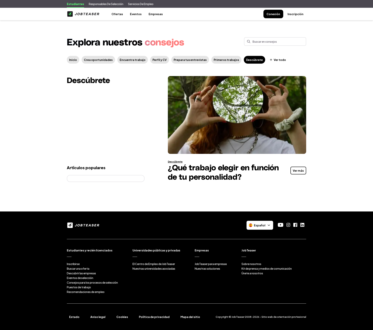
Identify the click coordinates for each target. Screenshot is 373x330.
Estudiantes (75, 4)
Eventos (136, 14)
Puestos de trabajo (79, 287)
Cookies (122, 317)
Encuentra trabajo (133, 59)
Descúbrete (254, 59)
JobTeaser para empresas (211, 264)
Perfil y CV (160, 59)
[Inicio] (83, 14)
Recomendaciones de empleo (86, 292)
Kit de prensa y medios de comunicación (266, 268)
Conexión (273, 14)
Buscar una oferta (78, 268)
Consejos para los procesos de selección (92, 282)
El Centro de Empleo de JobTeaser (153, 264)
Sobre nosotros (251, 264)
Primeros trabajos (226, 59)
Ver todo (280, 59)
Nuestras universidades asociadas (153, 268)
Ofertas (117, 14)
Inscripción (295, 14)
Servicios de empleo (140, 4)
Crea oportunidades (98, 59)
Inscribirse (73, 264)
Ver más (298, 170)
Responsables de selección (106, 4)
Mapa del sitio (190, 317)
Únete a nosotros (252, 273)
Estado (74, 317)
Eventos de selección (80, 278)
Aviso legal (97, 317)
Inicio (73, 59)
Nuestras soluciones (207, 268)
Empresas (156, 14)
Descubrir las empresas (81, 273)
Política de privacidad (154, 317)
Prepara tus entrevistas (190, 59)
